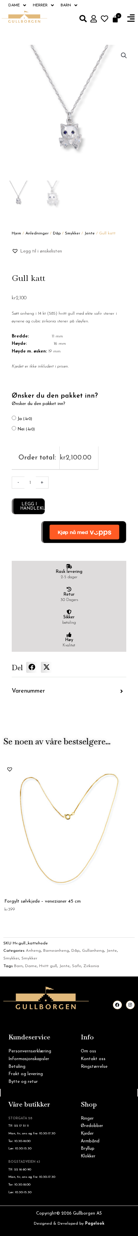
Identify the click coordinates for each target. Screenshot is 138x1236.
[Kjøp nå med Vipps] (83, 532)
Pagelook (95, 1224)
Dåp (57, 233)
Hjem (16, 233)
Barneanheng (56, 951)
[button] (131, 18)
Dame (14, 5)
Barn (66, 5)
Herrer (40, 5)
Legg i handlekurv (32, 506)
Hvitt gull (48, 966)
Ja (24, 419)
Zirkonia (91, 966)
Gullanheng (93, 951)
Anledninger (37, 233)
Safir (76, 966)
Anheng (33, 951)
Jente (89, 233)
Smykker (72, 233)
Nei (26, 429)
